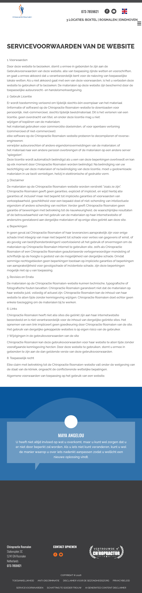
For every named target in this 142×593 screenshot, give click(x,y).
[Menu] (139, 23)
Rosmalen (108, 20)
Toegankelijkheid (23, 580)
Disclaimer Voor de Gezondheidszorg (86, 580)
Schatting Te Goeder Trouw (64, 587)
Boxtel (91, 20)
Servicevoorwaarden (29, 587)
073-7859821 (90, 11)
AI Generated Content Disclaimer (105, 587)
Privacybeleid (121, 580)
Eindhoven (128, 20)
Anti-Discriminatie (48, 580)
